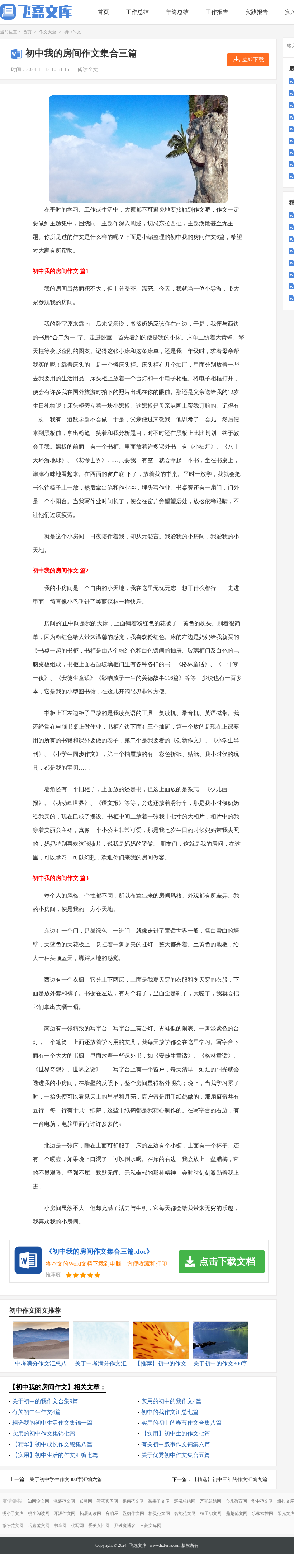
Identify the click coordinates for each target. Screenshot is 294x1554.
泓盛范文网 (64, 1501)
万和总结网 (210, 1501)
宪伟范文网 (133, 1501)
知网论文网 (38, 1501)
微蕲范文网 (13, 1525)
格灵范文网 (159, 1513)
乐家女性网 (262, 1513)
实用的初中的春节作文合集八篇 (181, 1423)
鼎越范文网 (236, 1513)
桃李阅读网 (38, 1513)
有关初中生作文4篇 (36, 1412)
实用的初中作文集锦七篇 (43, 1433)
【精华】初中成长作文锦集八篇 (52, 1444)
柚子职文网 (211, 1513)
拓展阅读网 (90, 1513)
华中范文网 (262, 1501)
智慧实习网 (107, 1501)
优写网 (77, 1525)
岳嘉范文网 (38, 1525)
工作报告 (216, 12)
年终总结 (177, 12)
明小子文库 (13, 1513)
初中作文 (72, 31)
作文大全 (47, 31)
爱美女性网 (99, 1525)
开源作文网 (64, 1513)
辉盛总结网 (184, 1501)
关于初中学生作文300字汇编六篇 (65, 1479)
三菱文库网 (150, 1525)
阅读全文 (88, 69)
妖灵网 (85, 1501)
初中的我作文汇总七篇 (170, 1412)
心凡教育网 (236, 1501)
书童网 (60, 1525)
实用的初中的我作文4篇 (171, 1401)
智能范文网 (185, 1513)
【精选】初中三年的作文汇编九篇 (229, 1479)
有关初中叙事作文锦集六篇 (175, 1444)
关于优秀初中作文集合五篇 (175, 1455)
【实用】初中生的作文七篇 (175, 1433)
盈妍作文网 (133, 1513)
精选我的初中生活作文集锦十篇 (52, 1423)
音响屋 (111, 1513)
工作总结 (137, 12)
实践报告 (256, 12)
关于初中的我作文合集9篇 (45, 1401)
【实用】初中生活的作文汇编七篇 (55, 1455)
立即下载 (253, 59)
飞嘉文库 (138, 1545)
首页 (103, 12)
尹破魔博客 (125, 1525)
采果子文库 (159, 1501)
